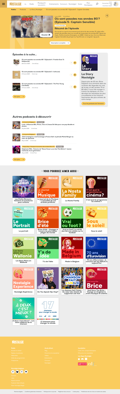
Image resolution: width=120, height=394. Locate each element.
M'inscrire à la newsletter (85, 353)
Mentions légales (18, 391)
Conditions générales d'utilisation (33, 391)
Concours (63, 4)
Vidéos (47, 355)
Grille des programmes (18, 358)
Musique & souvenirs (42, 4)
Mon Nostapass (88, 4)
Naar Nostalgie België (17, 385)
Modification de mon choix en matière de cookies (93, 391)
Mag (46, 350)
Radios (13, 9)
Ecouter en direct (16, 350)
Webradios (14, 355)
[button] (60, 43)
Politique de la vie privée (50, 391)
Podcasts (23, 9)
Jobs (12, 378)
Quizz (80, 4)
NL (25, 4)
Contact (13, 375)
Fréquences (14, 360)
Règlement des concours (64, 391)
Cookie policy (76, 391)
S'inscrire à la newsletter (52, 353)
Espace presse (15, 380)
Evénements (54, 4)
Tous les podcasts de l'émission (93, 103)
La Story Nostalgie (36, 9)
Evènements (48, 358)
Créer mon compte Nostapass (87, 350)
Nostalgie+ (73, 4)
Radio (32, 4)
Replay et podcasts (17, 353)
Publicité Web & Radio (17, 383)
